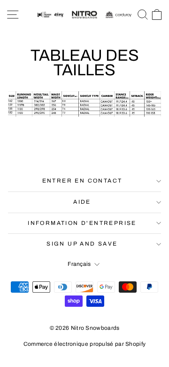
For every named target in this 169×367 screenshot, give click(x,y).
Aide (82, 202)
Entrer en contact (82, 180)
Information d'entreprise (82, 223)
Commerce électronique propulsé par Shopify (84, 344)
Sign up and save (81, 243)
